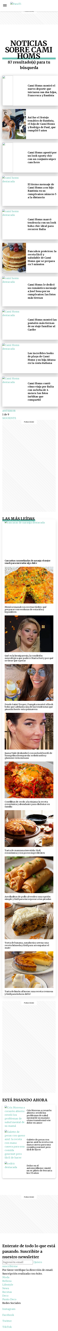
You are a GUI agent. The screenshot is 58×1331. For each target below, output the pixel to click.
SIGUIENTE (9, 418)
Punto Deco (41, 26)
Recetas (41, 16)
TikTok (7, 1326)
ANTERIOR (8, 410)
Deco (41, 20)
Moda (5, 1277)
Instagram (52, 5)
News (41, 12)
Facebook (8, 1314)
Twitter (7, 1320)
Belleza (41, 5)
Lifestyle (41, 9)
